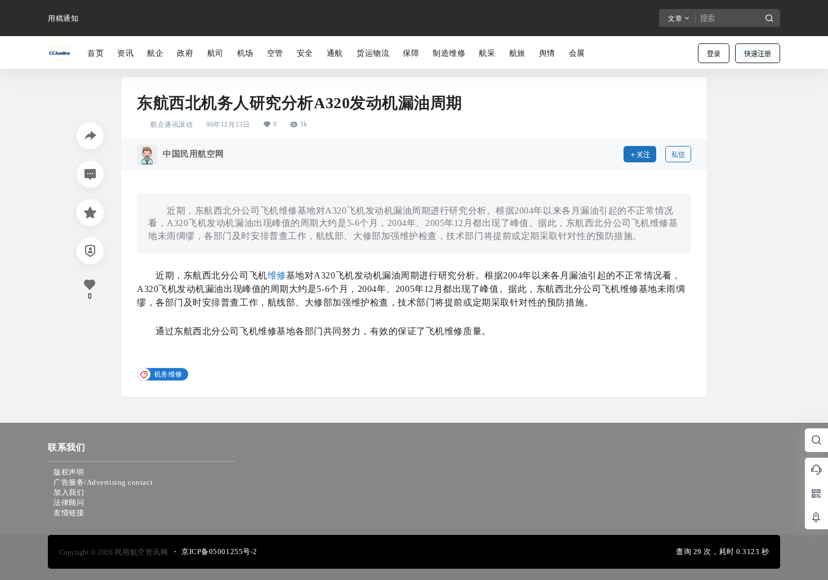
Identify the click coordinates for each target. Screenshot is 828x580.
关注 (643, 154)
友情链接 (69, 512)
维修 (277, 275)
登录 (713, 54)
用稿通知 (63, 18)
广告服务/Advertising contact (103, 482)
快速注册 (757, 54)
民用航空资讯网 (140, 552)
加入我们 (69, 492)
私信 (678, 154)
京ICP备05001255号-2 (219, 551)
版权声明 (69, 472)
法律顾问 (69, 502)
